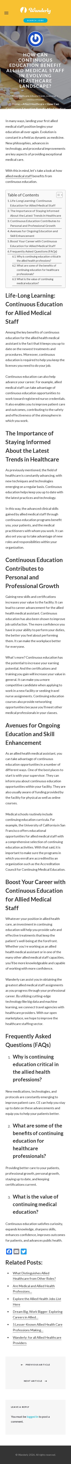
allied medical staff (18, 176)
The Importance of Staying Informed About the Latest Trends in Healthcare (35, 213)
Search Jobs (35, 20)
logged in (32, 1416)
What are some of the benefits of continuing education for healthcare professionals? (38, 270)
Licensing (51, 96)
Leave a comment (35, 99)
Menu (6, 13)
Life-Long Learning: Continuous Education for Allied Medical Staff (33, 203)
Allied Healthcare (20, 96)
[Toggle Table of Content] (58, 195)
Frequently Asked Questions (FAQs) (33, 251)
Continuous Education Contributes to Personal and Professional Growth (35, 223)
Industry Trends (37, 96)
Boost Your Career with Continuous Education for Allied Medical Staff (33, 243)
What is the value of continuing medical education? (35, 281)
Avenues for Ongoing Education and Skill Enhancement (34, 233)
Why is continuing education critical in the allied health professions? (39, 258)
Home (16, 104)
